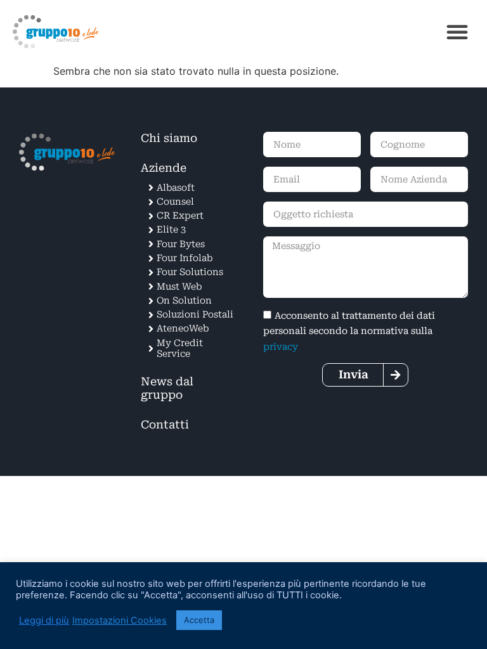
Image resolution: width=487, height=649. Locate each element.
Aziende (163, 168)
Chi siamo (169, 138)
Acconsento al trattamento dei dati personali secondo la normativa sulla (349, 331)
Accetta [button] (199, 620)
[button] (457, 32)
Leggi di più (44, 620)
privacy (280, 346)
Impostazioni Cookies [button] (119, 620)
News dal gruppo (167, 388)
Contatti (165, 424)
